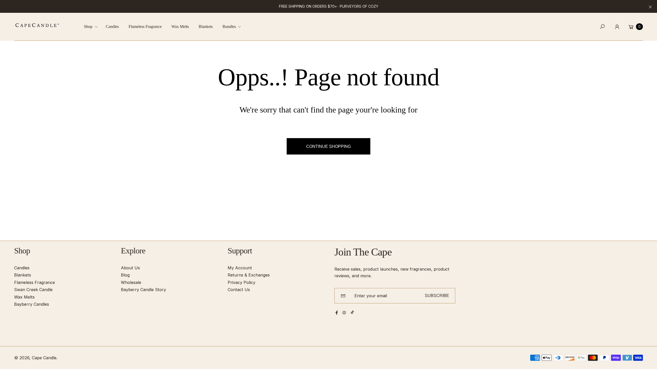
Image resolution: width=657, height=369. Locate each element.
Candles (22, 267)
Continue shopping (328, 146)
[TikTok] (352, 312)
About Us (130, 267)
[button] (92, 27)
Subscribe (437, 295)
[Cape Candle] (37, 25)
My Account (240, 267)
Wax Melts (24, 297)
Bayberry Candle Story (143, 289)
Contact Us (239, 289)
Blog (125, 275)
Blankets (22, 275)
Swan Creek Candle (33, 289)
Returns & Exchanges (249, 275)
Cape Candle (44, 357)
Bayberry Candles (31, 304)
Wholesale (131, 282)
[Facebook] (336, 312)
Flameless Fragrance (34, 282)
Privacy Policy (241, 282)
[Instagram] (344, 312)
